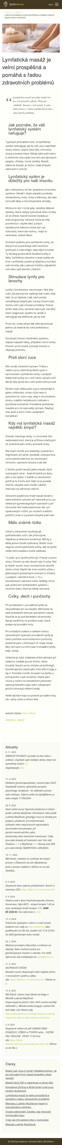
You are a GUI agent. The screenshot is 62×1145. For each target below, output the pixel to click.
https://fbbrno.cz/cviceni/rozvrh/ (38, 889)
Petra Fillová (28, 713)
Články (17, 12)
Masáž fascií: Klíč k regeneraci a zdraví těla (29, 1082)
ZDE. (39, 912)
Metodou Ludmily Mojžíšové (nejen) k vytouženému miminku (26, 1105)
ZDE (21, 768)
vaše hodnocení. (36, 926)
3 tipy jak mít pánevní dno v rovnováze (27, 1120)
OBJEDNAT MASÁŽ (14, 720)
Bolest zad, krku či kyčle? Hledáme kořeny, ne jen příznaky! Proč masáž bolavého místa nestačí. (31, 1074)
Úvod (7, 12)
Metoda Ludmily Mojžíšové (20, 1124)
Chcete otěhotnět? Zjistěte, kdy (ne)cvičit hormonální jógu (28, 1113)
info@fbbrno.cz (45, 957)
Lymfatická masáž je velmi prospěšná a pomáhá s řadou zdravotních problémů (27, 1097)
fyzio (16, 4)
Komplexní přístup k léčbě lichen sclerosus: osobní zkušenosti (29, 1089)
